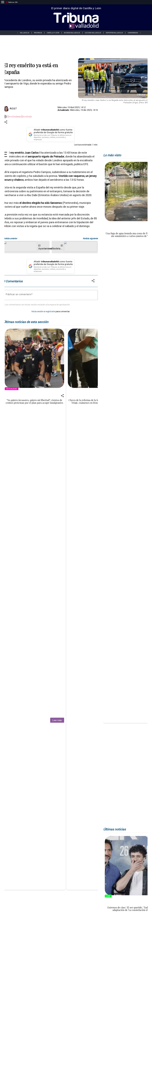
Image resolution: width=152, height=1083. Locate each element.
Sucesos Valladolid (72, 33)
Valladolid (24, 33)
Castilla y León (53, 33)
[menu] (2, 2)
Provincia (38, 33)
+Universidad (133, 33)
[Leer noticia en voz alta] (5, 117)
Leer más (57, 720)
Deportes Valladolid (114, 33)
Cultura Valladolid (93, 33)
